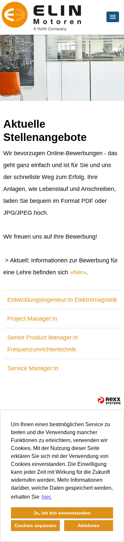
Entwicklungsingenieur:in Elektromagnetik (62, 299)
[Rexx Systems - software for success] (109, 400)
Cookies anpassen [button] (36, 525)
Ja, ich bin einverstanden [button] (62, 513)
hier (78, 272)
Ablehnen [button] (89, 525)
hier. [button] (47, 497)
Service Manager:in (33, 368)
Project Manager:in (32, 318)
